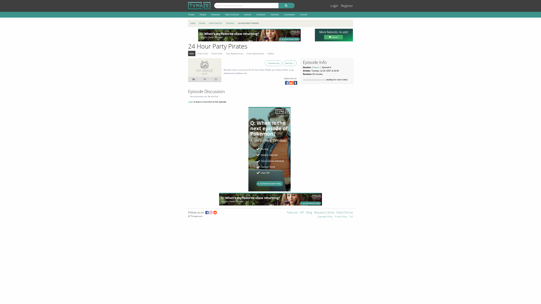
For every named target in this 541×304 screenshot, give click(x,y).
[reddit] (291, 83)
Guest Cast (202, 53)
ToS (351, 217)
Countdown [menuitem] (289, 14)
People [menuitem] (203, 14)
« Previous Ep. (273, 63)
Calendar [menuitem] (274, 14)
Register (347, 6)
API (302, 212)
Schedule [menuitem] (260, 14)
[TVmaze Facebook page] (207, 212)
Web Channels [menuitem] (232, 14)
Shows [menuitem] (191, 14)
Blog (309, 212)
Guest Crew (216, 53)
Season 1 (316, 67)
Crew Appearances (255, 53)
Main (191, 53)
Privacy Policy (341, 217)
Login (334, 6)
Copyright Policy (325, 217)
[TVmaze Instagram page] (211, 212)
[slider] (314, 80)
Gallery (271, 53)
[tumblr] (295, 83)
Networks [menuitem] (215, 14)
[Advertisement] (249, 35)
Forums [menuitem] (303, 14)
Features (292, 212)
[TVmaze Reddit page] (215, 212)
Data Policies (344, 212)
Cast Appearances (234, 53)
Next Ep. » (290, 63)
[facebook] (287, 83)
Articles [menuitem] (247, 14)
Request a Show (324, 212)
